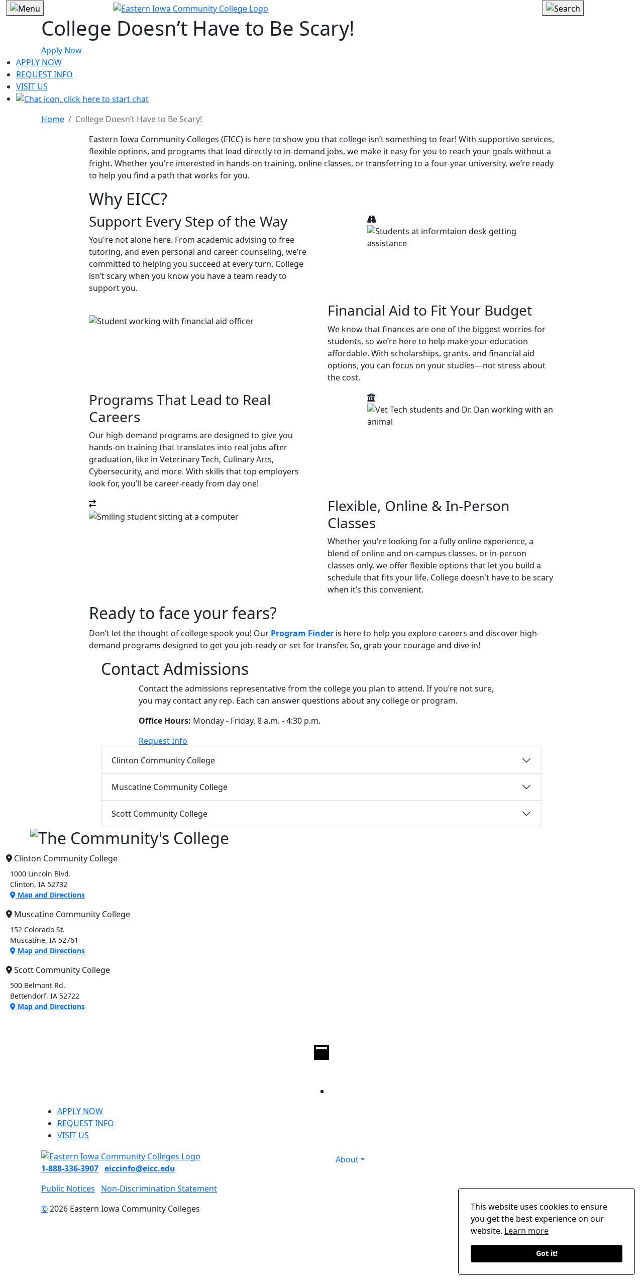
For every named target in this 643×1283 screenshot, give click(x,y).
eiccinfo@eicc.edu (139, 1168)
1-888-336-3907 (69, 1168)
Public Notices (68, 1188)
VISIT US (32, 86)
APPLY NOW (39, 62)
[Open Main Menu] (25, 8)
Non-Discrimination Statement (159, 1188)
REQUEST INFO (44, 74)
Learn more (526, 1230)
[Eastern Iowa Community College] (321, 8)
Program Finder (302, 633)
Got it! (547, 1253)
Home (52, 119)
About (347, 1159)
